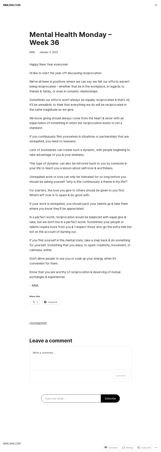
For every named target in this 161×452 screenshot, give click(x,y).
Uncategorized (38, 322)
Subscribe (110, 398)
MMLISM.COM (11, 5)
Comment (121, 375)
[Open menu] (156, 5)
